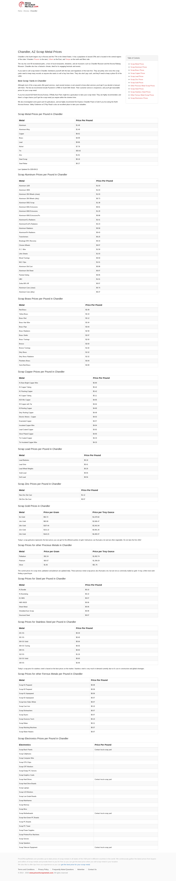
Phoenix (37, 59)
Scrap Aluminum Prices (139, 67)
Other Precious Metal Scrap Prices (143, 86)
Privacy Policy (43, 869)
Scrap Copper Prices (138, 73)
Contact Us (92, 869)
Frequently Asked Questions (63, 869)
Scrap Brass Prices (137, 70)
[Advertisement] (88, 31)
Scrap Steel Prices (137, 89)
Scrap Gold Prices (137, 83)
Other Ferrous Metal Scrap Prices (142, 95)
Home (20, 11)
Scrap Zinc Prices (137, 79)
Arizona (26, 11)
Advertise (80, 869)
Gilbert (51, 59)
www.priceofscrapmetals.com (41, 873)
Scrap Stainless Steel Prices (141, 92)
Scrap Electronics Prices (139, 98)
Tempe (68, 59)
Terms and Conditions (26, 869)
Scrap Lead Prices (137, 76)
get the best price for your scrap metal (75, 864)
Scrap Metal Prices (137, 64)
